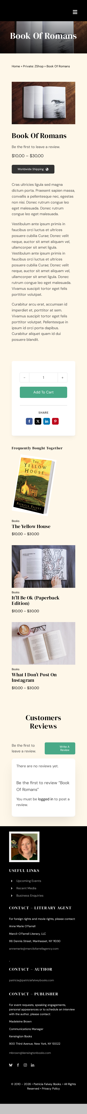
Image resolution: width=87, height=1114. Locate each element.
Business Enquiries (30, 896)
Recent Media (26, 888)
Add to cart (43, 392)
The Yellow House (31, 526)
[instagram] (25, 1065)
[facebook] (18, 1065)
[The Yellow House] (34, 457)
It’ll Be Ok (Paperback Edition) (35, 600)
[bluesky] (10, 1065)
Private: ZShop (33, 66)
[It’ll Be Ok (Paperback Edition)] (43, 548)
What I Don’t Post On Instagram (34, 677)
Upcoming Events (28, 881)
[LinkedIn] (46, 421)
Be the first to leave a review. (36, 146)
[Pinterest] (55, 421)
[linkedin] (32, 1065)
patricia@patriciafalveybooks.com (31, 980)
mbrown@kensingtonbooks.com (30, 1053)
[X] (38, 421)
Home (16, 66)
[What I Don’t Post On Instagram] (43, 624)
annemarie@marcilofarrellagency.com (33, 948)
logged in (45, 799)
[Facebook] (29, 421)
